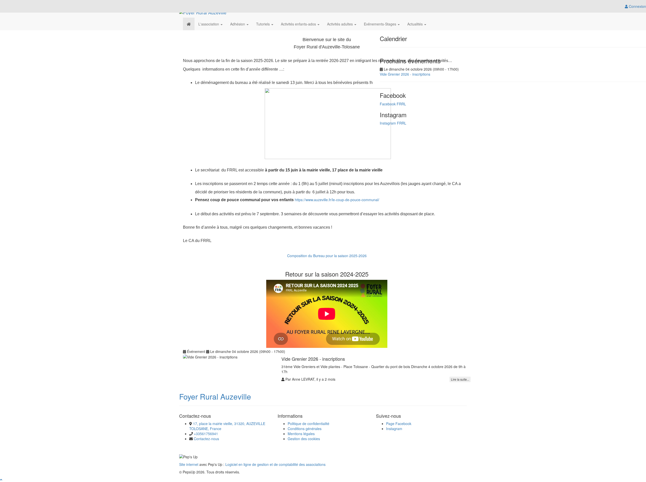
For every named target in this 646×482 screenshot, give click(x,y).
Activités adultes (340, 23)
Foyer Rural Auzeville (215, 396)
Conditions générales (304, 428)
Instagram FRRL (393, 123)
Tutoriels (263, 23)
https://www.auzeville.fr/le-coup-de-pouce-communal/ (337, 199)
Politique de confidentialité (308, 423)
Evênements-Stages (380, 23)
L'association (209, 23)
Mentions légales (301, 433)
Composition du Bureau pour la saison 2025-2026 (327, 255)
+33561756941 (206, 433)
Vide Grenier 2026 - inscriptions (405, 74)
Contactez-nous (206, 438)
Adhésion (238, 23)
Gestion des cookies (304, 438)
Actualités (415, 23)
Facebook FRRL (393, 103)
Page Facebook (398, 423)
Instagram (394, 428)
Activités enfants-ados (299, 23)
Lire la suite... (460, 379)
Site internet (188, 464)
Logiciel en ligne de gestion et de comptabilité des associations (275, 464)
